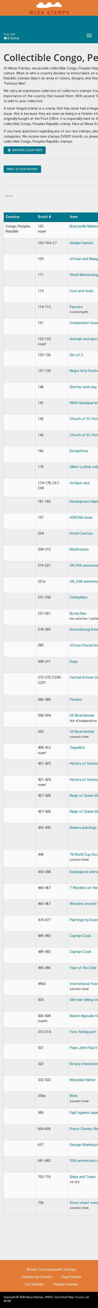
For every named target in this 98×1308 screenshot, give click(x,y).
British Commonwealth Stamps (51, 1269)
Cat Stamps (34, 1284)
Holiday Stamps (65, 1284)
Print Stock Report (22, 169)
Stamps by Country (37, 1277)
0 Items (11, 36)
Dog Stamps (71, 1277)
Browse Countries (27, 150)
